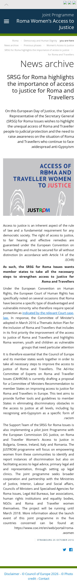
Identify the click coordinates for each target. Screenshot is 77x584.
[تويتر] (64, 550)
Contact (44, 578)
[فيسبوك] (71, 550)
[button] (38, 4)
